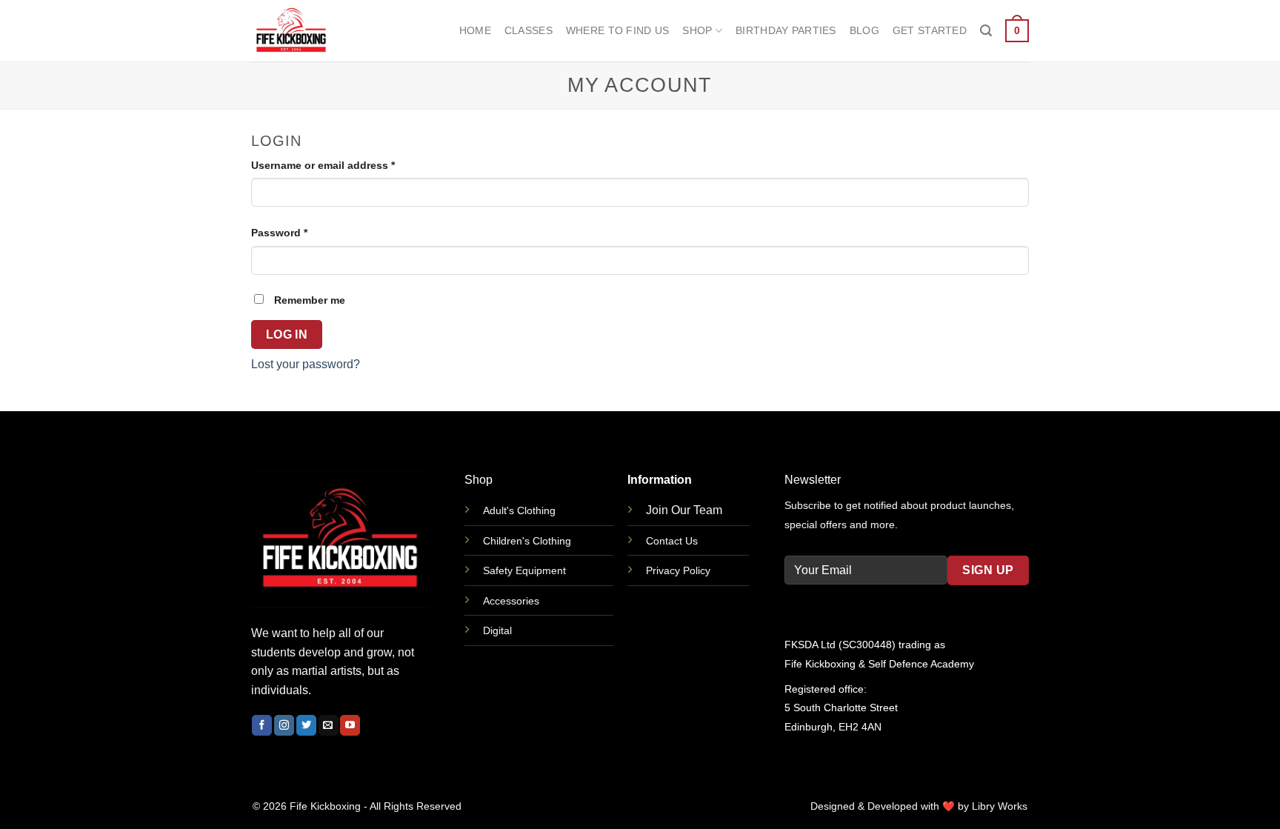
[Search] (986, 30)
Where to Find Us (618, 30)
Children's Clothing (527, 541)
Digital (497, 630)
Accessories (511, 601)
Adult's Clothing (519, 510)
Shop (697, 30)
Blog (864, 30)
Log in (287, 334)
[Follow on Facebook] (262, 725)
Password (302, 232)
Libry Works (999, 806)
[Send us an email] (329, 725)
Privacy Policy (678, 570)
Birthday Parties (786, 30)
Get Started (930, 30)
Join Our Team (684, 510)
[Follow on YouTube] (350, 725)
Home (475, 30)
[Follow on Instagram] (284, 725)
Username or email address (345, 165)
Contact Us (672, 541)
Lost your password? (305, 364)
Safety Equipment (524, 570)
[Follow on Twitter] (306, 725)
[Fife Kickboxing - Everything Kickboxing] (325, 30)
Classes (528, 30)
